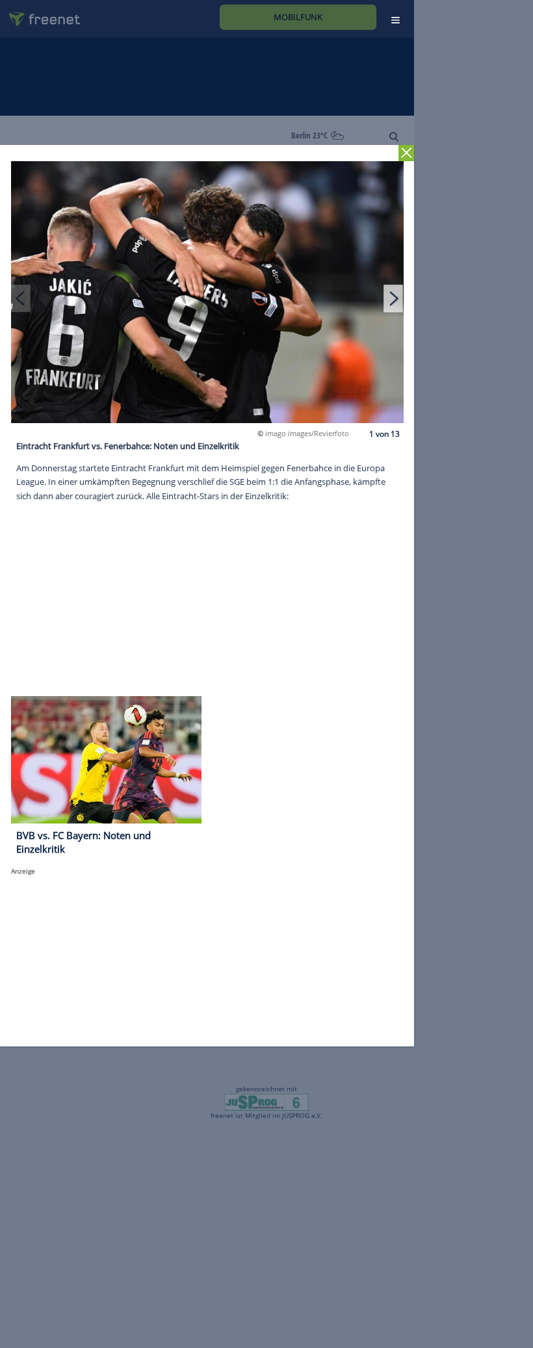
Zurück (406, 153)
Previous (21, 298)
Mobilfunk (298, 17)
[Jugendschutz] (266, 1101)
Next (393, 298)
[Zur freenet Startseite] (40, 14)
